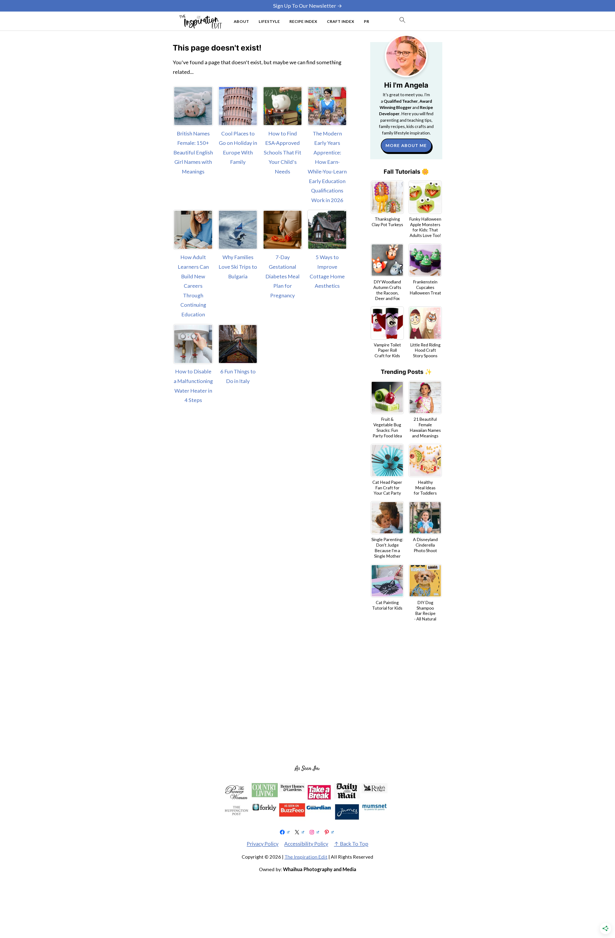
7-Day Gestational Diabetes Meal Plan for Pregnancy (282, 276)
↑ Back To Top (351, 843)
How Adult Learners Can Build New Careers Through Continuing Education (193, 286)
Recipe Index (303, 21)
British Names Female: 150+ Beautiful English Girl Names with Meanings (193, 152)
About (241, 21)
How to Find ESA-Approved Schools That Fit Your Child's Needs (282, 152)
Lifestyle (269, 21)
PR (366, 21)
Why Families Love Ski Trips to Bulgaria (238, 266)
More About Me (406, 145)
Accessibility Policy (306, 843)
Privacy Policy (262, 843)
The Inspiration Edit (305, 857)
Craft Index (340, 21)
